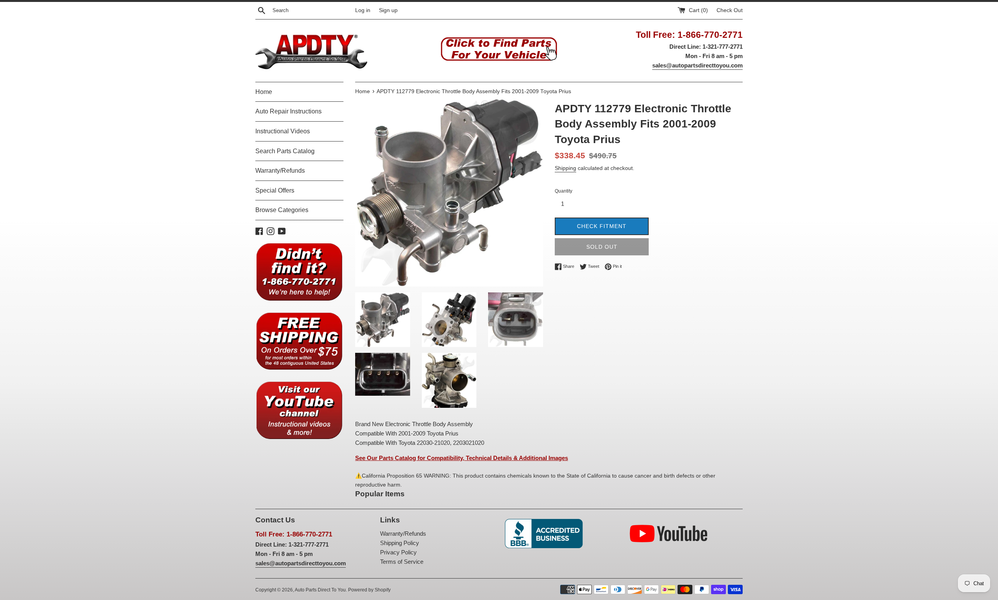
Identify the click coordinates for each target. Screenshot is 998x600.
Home (263, 91)
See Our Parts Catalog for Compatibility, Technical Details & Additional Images (461, 458)
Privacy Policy (398, 552)
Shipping (565, 168)
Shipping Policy (399, 543)
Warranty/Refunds (280, 170)
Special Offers (274, 190)
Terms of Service (401, 561)
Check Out (730, 10)
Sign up (388, 10)
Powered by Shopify (369, 590)
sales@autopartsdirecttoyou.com (697, 65)
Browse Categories (281, 210)
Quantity (563, 191)
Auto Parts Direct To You (320, 590)
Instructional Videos (282, 131)
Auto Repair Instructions (288, 111)
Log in (362, 10)
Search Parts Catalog (285, 151)
